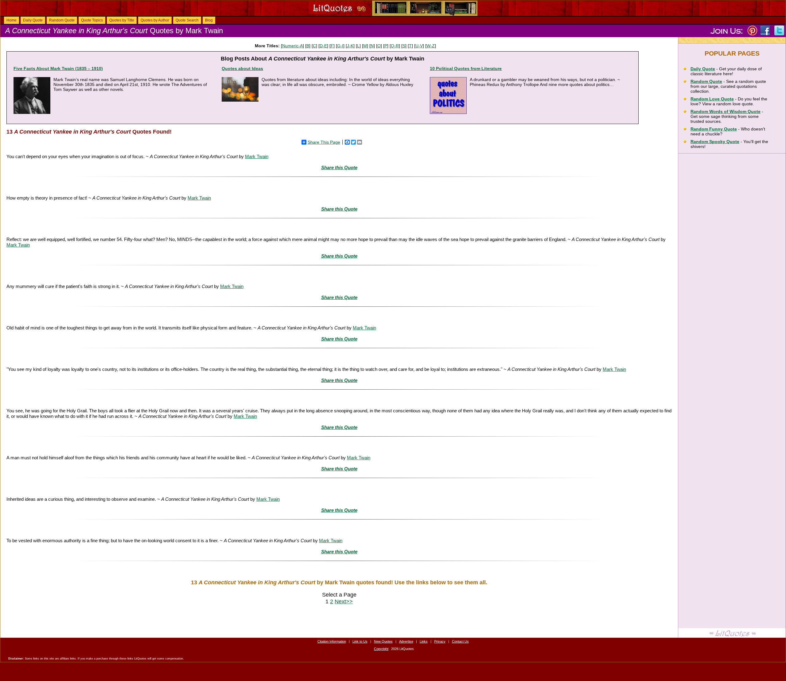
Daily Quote (33, 20)
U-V (419, 45)
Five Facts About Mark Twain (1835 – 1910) (58, 68)
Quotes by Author (155, 20)
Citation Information (331, 641)
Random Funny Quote (714, 128)
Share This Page (324, 142)
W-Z (430, 45)
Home (11, 20)
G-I (340, 45)
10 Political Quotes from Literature (466, 68)
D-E (323, 45)
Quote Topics (92, 20)
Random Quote (62, 20)
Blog (209, 20)
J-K (350, 45)
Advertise (406, 641)
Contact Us (460, 641)
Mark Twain (256, 156)
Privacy (440, 641)
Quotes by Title (121, 20)
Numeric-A (292, 45)
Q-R (395, 45)
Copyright (381, 649)
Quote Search (187, 20)
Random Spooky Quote (715, 141)
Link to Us (360, 641)
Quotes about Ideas (242, 68)
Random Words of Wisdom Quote (726, 111)
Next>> (344, 601)
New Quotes (383, 641)
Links (424, 641)
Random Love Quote (712, 98)
